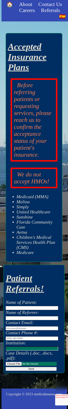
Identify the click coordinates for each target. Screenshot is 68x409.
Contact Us (50, 4)
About (25, 4)
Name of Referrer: (22, 312)
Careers (27, 10)
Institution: (16, 342)
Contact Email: (20, 322)
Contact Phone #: (22, 332)
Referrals (50, 10)
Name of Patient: (21, 302)
